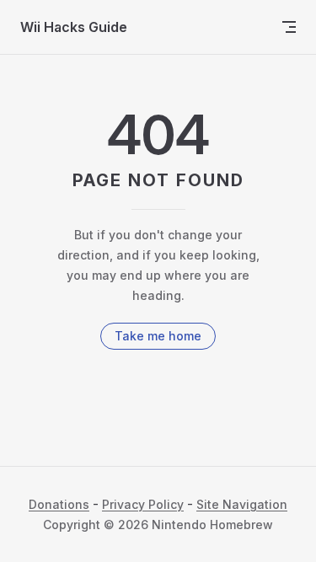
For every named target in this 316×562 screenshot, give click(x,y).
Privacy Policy (143, 504)
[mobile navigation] (289, 27)
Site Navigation (241, 504)
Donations (59, 504)
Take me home (158, 336)
